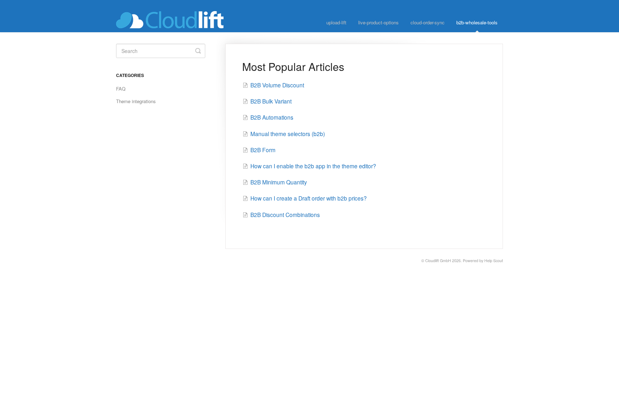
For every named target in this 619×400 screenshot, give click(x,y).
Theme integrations (136, 101)
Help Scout (493, 260)
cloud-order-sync (428, 22)
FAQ (120, 88)
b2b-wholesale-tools (477, 22)
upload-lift (336, 22)
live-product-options (378, 22)
